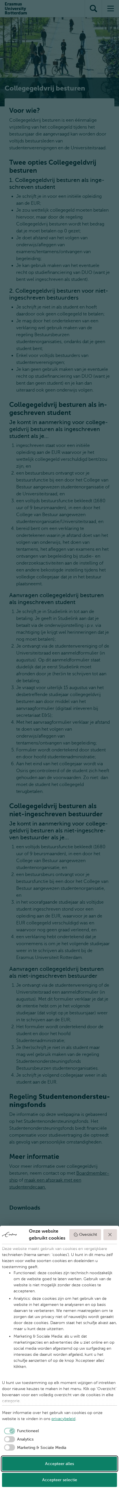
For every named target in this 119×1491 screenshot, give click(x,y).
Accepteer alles (59, 1464)
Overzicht (88, 1234)
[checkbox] (20, 1431)
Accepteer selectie (59, 1480)
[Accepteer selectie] (110, 1234)
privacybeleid (63, 1419)
